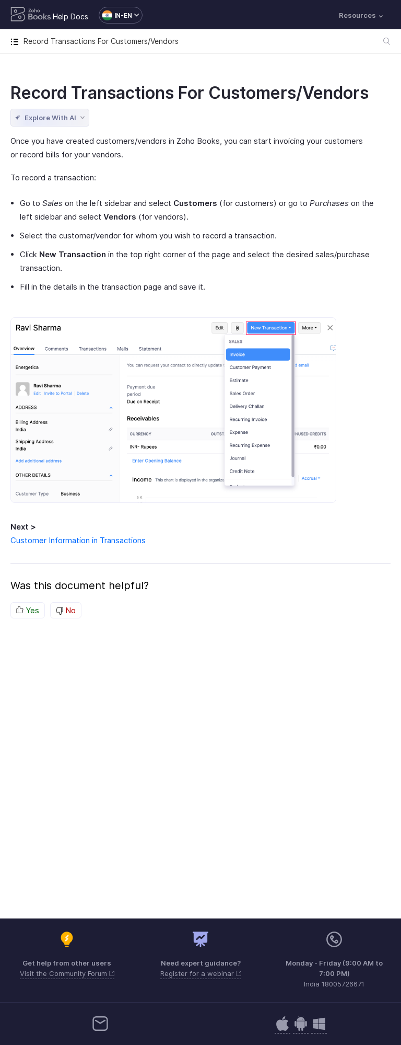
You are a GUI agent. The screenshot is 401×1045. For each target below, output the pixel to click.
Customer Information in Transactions (78, 540)
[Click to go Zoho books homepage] (30, 15)
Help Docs (70, 16)
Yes (31, 610)
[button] (115, 15)
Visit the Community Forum (64, 973)
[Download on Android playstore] (282, 1029)
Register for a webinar (198, 973)
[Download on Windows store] (319, 1029)
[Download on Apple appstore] (301, 1029)
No (69, 610)
